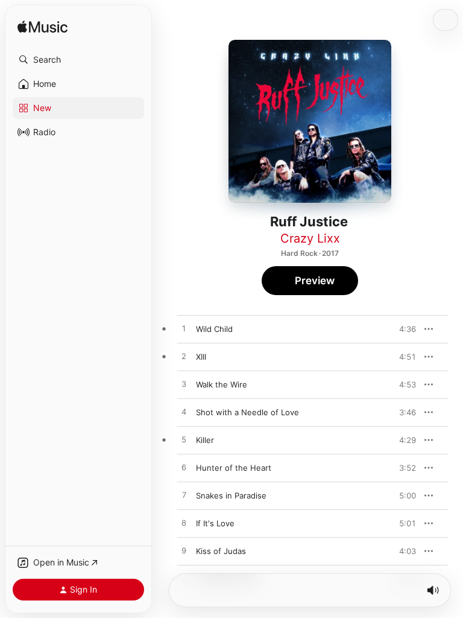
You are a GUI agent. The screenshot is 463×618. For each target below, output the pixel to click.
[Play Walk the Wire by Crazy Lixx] (184, 384)
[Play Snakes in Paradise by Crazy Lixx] (184, 495)
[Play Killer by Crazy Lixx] (184, 440)
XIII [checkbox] (201, 357)
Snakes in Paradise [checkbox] (231, 495)
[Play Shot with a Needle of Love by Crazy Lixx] (184, 412)
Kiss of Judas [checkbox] (221, 551)
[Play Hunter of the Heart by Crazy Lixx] (184, 467)
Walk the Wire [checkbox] (221, 384)
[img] (42, 27)
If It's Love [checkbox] (215, 523)
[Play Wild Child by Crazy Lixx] (184, 328)
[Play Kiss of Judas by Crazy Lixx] (184, 551)
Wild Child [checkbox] (214, 329)
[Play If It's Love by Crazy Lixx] (184, 523)
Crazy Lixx (310, 238)
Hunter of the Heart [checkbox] (233, 468)
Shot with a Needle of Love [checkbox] (247, 412)
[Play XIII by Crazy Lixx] (184, 356)
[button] (78, 59)
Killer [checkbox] (205, 440)
